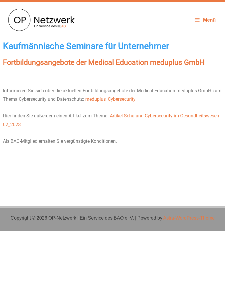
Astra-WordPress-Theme (189, 217)
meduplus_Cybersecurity (110, 99)
